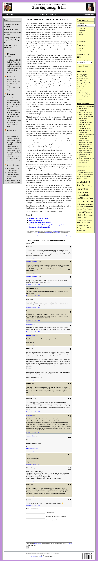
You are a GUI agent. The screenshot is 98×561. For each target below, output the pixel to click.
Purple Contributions (85, 87)
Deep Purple (83, 183)
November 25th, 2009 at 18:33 (33, 505)
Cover (81, 178)
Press (85, 209)
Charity (85, 176)
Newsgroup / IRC (84, 95)
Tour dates (82, 28)
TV (85, 228)
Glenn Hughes (13, 165)
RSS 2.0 (37, 232)
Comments (40, 556)
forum (70, 543)
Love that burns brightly (64, 236)
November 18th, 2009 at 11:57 (33, 307)
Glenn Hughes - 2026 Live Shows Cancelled (13, 181)
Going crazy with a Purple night (10, 46)
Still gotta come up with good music (85, 124)
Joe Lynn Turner (81, 207)
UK (87, 227)
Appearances (81, 172)
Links (80, 99)
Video (79, 230)
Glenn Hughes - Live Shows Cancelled (13, 169)
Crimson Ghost (30, 335)
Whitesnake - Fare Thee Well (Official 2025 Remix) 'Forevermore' (14, 159)
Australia (88, 172)
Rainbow (90, 209)
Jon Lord (89, 206)
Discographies (83, 75)
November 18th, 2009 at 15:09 (33, 331)
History (87, 194)
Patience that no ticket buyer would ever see (85, 143)
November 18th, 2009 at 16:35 (33, 380)
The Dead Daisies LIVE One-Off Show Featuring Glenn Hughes (13, 175)
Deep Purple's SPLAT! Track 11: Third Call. (14, 61)
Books (81, 176)
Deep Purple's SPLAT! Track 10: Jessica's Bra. (14, 65)
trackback (58, 232)
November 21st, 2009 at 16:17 (33, 481)
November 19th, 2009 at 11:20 (33, 432)
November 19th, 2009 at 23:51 (33, 464)
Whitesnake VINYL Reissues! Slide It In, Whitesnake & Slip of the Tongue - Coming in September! (14, 140)
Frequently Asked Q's (85, 83)
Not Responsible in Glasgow (35, 236)
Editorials (82, 91)
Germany (80, 192)
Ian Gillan (81, 197)
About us (81, 34)
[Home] (49, 11)
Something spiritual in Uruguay (39, 218)
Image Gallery (83, 85)
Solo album (84, 220)
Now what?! (79, 209)
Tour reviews (84, 225)
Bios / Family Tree (84, 93)
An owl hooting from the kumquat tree (86, 108)
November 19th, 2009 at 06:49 (33, 395)
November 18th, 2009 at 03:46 (33, 258)
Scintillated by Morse (11, 29)
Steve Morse (81, 222)
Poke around (81, 23)
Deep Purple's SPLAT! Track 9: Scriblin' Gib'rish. (14, 70)
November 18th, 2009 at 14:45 (33, 320)
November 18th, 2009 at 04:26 (33, 273)
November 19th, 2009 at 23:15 (33, 451)
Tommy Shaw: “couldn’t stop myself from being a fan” (12, 40)
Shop (80, 32)
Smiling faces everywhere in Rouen (40, 222)
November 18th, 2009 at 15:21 (33, 345)
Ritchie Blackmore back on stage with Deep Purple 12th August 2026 (14, 123)
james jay (29, 324)
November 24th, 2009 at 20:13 (33, 496)
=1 (77, 170)
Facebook (82, 48)
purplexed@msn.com (32, 448)
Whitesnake (86, 231)
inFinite (79, 202)
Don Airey (88, 186)
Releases (81, 212)
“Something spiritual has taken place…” (48, 19)
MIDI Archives (83, 81)
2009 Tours (55, 231)
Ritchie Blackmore (9, 95)
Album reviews (81, 170)
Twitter (81, 50)
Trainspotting (80, 228)
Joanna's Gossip (84, 97)
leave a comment (48, 232)
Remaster (88, 212)
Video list (82, 30)
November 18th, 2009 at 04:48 (33, 295)
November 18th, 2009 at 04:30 (33, 284)
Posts (31, 556)
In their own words (83, 204)
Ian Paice (11, 76)
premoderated (37, 543)
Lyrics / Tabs (83, 77)
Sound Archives (84, 79)
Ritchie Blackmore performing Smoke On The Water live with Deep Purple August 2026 (13, 114)
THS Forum (82, 41)
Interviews (82, 89)
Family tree (82, 188)
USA (91, 228)
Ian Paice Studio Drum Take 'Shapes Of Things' (13, 84)
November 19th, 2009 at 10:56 (33, 412)
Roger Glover (82, 217)
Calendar (34, 556)
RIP (91, 212)
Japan (91, 204)
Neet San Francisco (32, 262)
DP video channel (9, 55)
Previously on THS (83, 60)
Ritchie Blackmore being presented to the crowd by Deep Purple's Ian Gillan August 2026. (14, 104)
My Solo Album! (12, 80)
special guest (89, 220)
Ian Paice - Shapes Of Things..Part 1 (13, 89)
